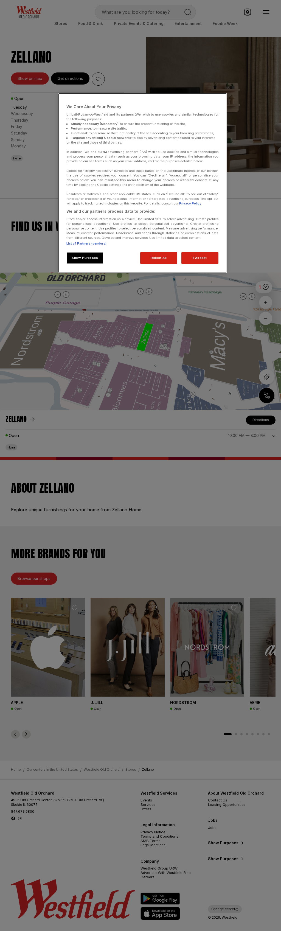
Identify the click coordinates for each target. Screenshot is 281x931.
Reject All (159, 258)
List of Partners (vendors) (86, 243)
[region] (142, 183)
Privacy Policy (189, 203)
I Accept (200, 258)
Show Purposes (85, 258)
